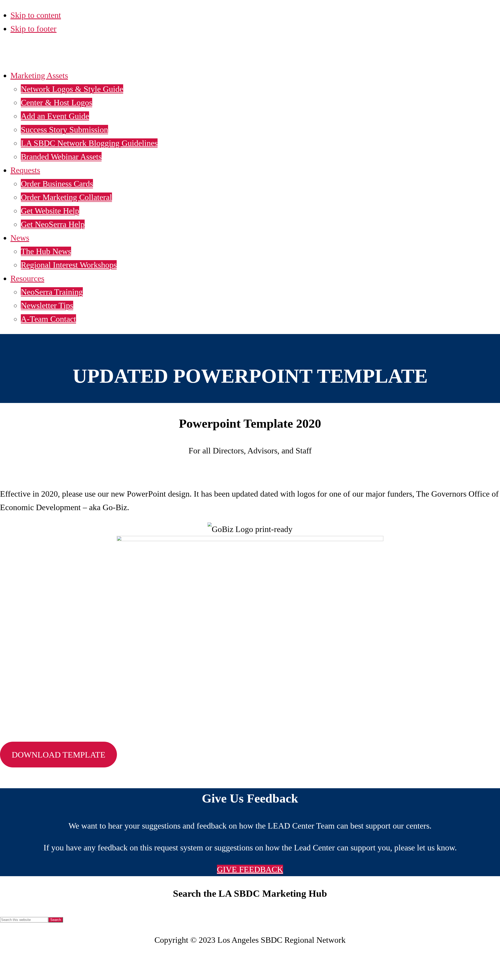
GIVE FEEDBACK (250, 869)
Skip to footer (33, 28)
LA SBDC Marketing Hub (80, 54)
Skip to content (35, 15)
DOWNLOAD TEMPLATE (58, 754)
